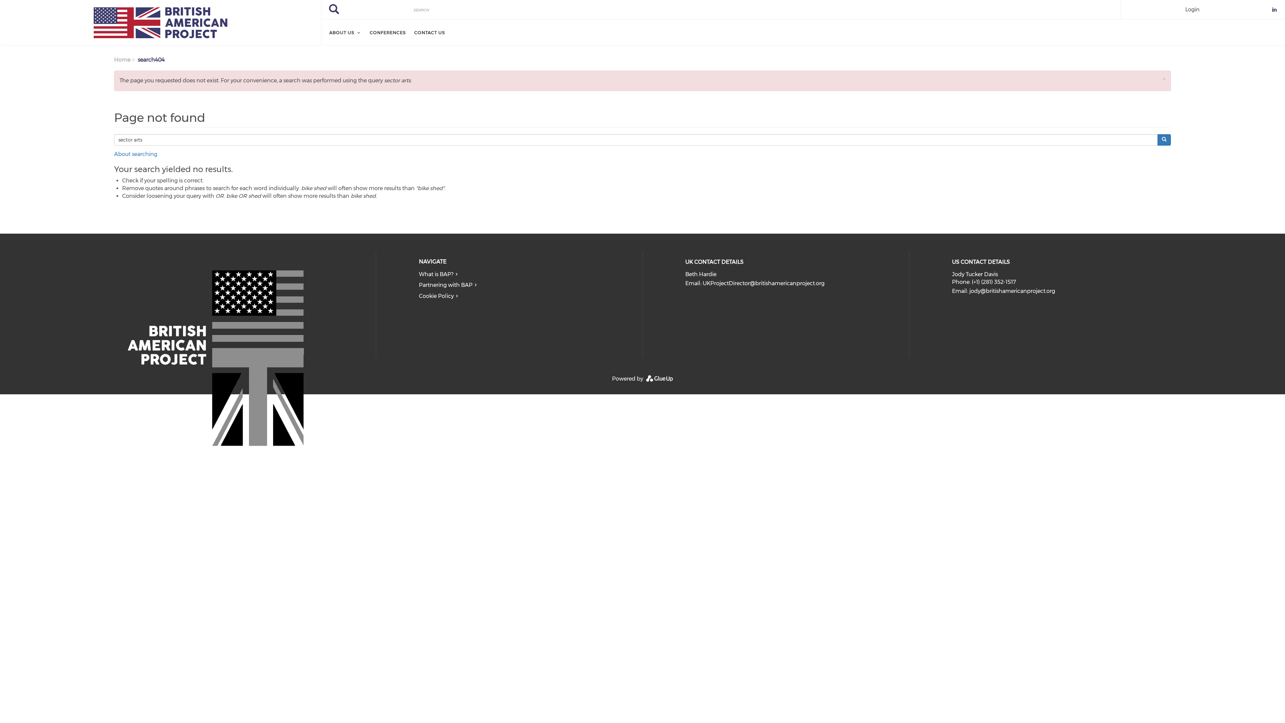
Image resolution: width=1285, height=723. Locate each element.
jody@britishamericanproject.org (1012, 291)
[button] (1164, 78)
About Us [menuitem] (341, 32)
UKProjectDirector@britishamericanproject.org (764, 283)
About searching (135, 154)
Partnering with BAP (446, 285)
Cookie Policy (436, 296)
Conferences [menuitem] (388, 32)
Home (122, 60)
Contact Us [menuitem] (429, 32)
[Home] (160, 23)
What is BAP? (436, 274)
